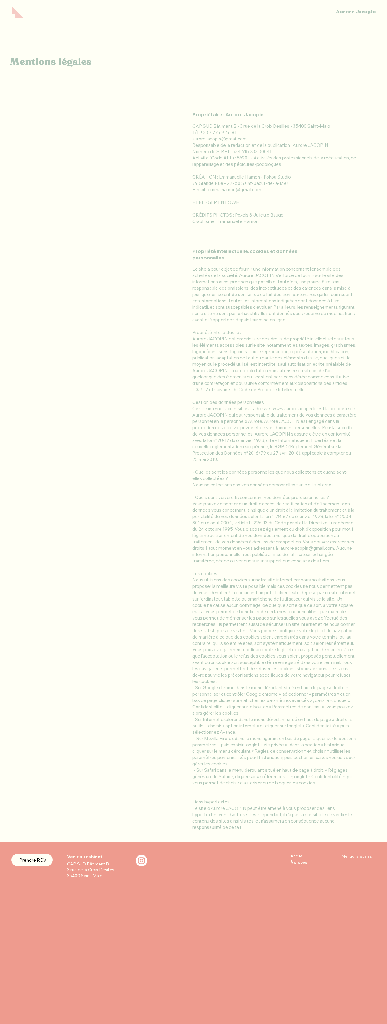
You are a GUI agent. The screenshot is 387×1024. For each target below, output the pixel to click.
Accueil (297, 856)
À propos (299, 862)
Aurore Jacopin (356, 12)
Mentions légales (357, 856)
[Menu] (17, 12)
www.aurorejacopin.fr (294, 408)
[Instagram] (141, 860)
